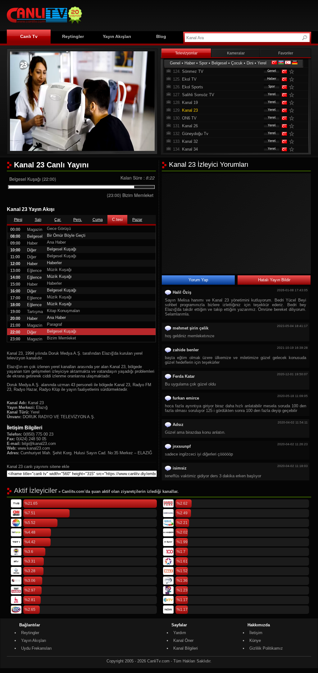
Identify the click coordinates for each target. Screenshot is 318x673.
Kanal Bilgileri (185, 648)
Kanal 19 (190, 102)
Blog (161, 36)
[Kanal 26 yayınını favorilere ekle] (293, 126)
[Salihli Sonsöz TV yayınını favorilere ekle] (293, 95)
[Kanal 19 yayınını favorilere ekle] (293, 102)
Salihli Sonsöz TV (198, 94)
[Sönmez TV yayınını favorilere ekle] (293, 71)
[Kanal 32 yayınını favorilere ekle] (293, 141)
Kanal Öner (183, 640)
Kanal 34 (190, 149)
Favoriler (285, 53)
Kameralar (236, 53)
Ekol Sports (192, 87)
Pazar (137, 219)
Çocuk (237, 63)
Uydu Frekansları (36, 648)
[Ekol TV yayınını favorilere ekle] (293, 79)
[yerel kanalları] (268, 95)
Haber (189, 63)
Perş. (77, 219)
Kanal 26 (190, 126)
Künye (255, 640)
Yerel (261, 63)
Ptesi (18, 219)
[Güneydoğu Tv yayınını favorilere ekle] (293, 134)
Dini (250, 63)
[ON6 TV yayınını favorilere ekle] (293, 118)
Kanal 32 (190, 141)
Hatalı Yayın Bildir (274, 280)
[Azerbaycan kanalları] (281, 63)
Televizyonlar (186, 53)
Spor (203, 63)
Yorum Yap (198, 280)
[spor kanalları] (268, 87)
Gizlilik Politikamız (266, 648)
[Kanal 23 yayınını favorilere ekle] (293, 110)
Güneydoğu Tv (195, 133)
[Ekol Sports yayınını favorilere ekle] (293, 87)
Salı (38, 219)
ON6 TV (189, 118)
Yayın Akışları (117, 36)
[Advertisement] (198, 15)
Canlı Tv (29, 36)
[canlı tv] (44, 24)
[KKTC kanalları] (288, 63)
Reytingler (73, 36)
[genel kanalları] (268, 71)
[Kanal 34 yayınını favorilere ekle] (293, 149)
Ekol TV (189, 79)
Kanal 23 (190, 110)
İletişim (255, 632)
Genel (175, 63)
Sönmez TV (192, 71)
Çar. (57, 219)
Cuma (98, 219)
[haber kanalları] (268, 79)
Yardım (179, 632)
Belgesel (219, 63)
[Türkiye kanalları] (274, 63)
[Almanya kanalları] (295, 63)
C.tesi (117, 219)
